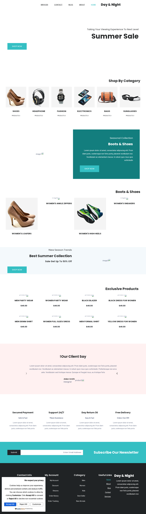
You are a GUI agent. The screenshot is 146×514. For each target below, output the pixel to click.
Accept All (10, 504)
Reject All (23, 504)
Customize (36, 504)
